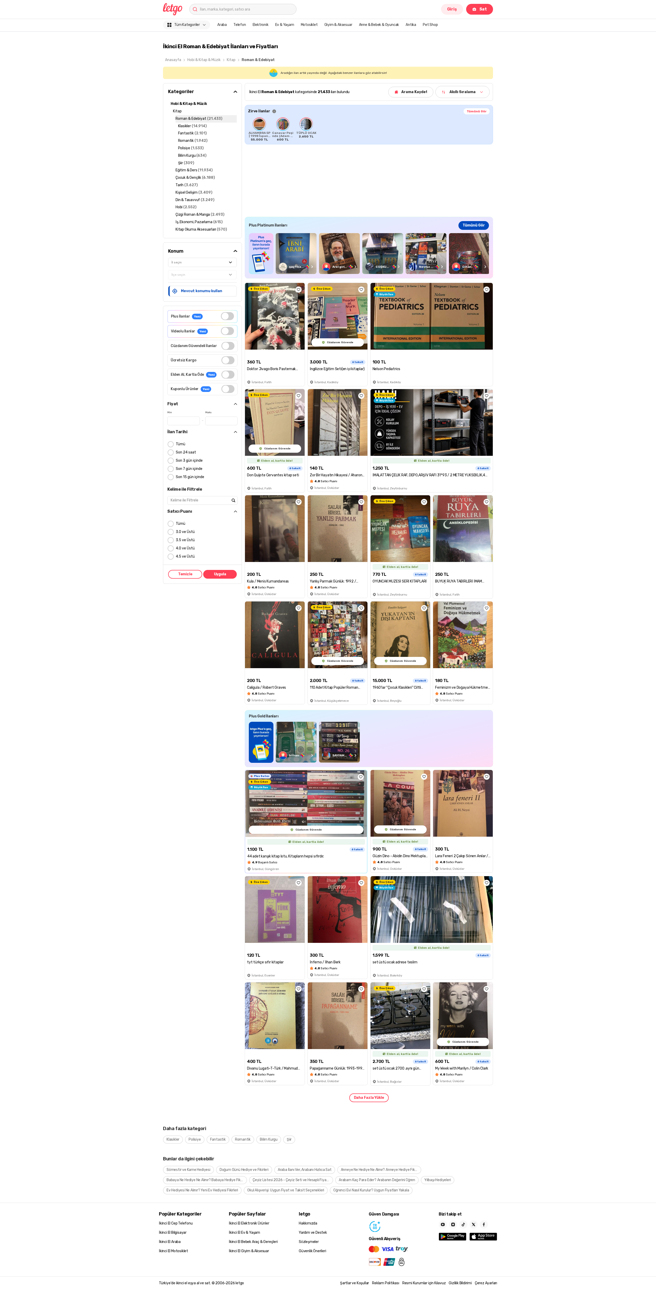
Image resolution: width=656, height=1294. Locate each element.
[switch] (227, 316)
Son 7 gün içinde (189, 469)
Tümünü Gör (477, 111)
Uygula (220, 574)
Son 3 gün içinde (189, 460)
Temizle (185, 574)
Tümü (180, 444)
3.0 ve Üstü (185, 532)
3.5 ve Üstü (185, 540)
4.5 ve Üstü (185, 556)
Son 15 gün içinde (190, 477)
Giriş (452, 9)
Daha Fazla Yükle (369, 1097)
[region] (369, 129)
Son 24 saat (186, 452)
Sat (483, 9)
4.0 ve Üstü (185, 548)
